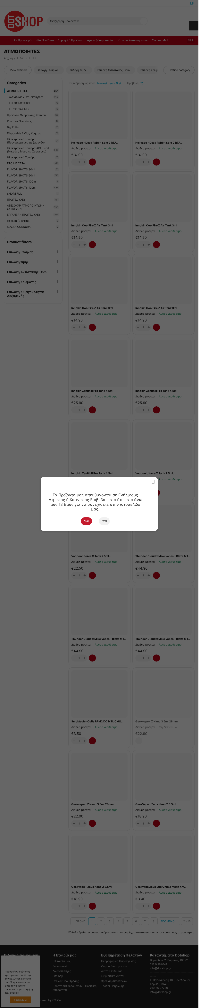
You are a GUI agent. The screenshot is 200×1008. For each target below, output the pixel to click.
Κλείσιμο (153, 482)
